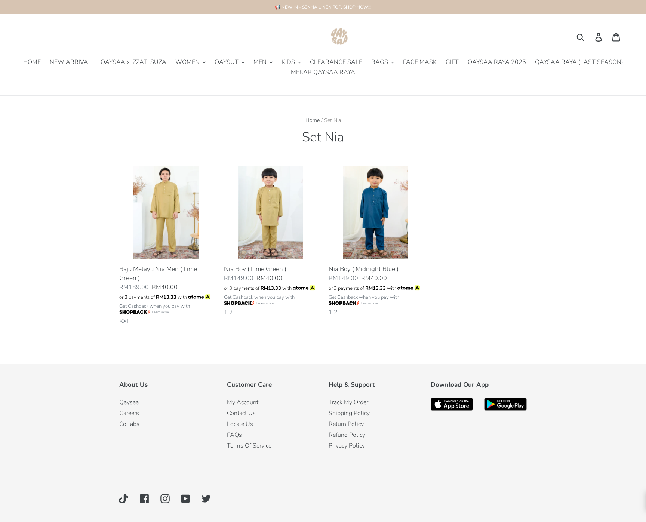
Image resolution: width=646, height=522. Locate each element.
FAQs (234, 435)
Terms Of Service (249, 446)
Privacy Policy (347, 446)
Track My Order (348, 402)
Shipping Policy (349, 413)
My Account (242, 402)
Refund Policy (347, 435)
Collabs (129, 424)
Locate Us (240, 424)
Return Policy (346, 424)
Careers (129, 413)
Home (312, 120)
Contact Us (241, 413)
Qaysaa (129, 402)
